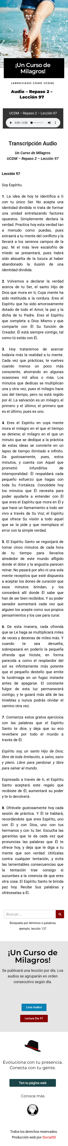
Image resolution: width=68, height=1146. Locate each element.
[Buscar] (60, 914)
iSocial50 (49, 1137)
